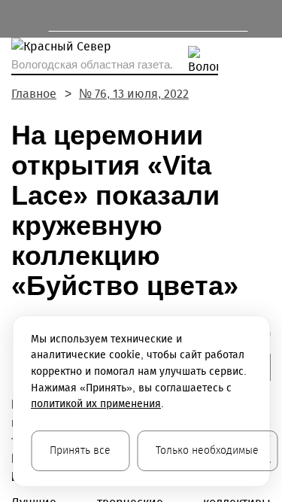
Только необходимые (207, 450)
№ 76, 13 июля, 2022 (134, 94)
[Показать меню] (18, 19)
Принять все (80, 450)
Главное (33, 94)
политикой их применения (96, 403)
